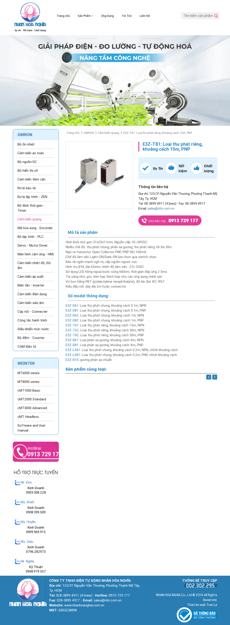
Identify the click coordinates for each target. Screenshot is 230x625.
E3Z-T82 (72, 335)
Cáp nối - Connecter (33, 312)
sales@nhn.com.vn (161, 208)
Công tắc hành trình (32, 320)
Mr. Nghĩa (27, 561)
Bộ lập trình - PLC (31, 237)
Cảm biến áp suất (31, 277)
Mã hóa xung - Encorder (35, 228)
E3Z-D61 (72, 306)
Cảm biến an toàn (31, 153)
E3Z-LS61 (73, 350)
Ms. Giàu (27, 542)
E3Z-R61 (72, 340)
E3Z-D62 (72, 315)
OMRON (89, 133)
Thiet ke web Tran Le (202, 605)
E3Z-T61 (72, 325)
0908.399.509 (36, 512)
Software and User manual (32, 427)
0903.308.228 (36, 492)
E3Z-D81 (72, 310)
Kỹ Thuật (36, 567)
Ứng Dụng (107, 15)
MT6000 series (29, 373)
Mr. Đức (26, 482)
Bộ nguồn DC (27, 162)
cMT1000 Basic (29, 390)
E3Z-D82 (72, 320)
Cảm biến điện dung (32, 294)
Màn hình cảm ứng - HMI (36, 254)
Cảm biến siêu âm (31, 303)
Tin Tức (127, 15)
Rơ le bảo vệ (27, 188)
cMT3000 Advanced (32, 408)
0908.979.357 (36, 571)
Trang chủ (63, 15)
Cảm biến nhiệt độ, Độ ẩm (34, 265)
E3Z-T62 (72, 330)
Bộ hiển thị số (28, 171)
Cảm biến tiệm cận (31, 179)
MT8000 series (29, 382)
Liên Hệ (145, 15)
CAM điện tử (27, 347)
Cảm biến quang (108, 133)
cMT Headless (28, 417)
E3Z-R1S (72, 360)
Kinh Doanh (36, 488)
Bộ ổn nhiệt (26, 144)
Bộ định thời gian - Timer (31, 208)
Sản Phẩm (84, 15)
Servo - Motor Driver (33, 245)
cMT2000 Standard (32, 399)
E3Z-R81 (72, 345)
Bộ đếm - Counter (31, 338)
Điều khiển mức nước (33, 329)
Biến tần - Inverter (31, 285)
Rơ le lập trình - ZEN (32, 197)
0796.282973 (36, 552)
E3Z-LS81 (73, 355)
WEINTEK (26, 363)
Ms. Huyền (28, 522)
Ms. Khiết (27, 502)
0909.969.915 (36, 532)
